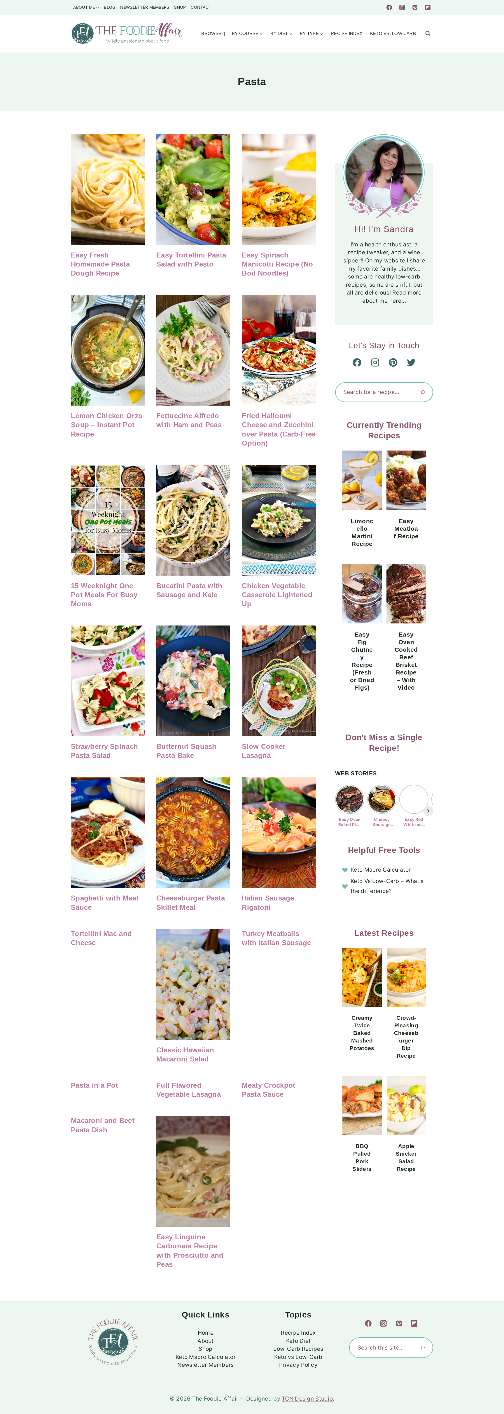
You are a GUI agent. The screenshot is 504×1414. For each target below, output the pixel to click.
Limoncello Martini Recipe (362, 532)
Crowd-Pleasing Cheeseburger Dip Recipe (406, 1037)
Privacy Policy (298, 1365)
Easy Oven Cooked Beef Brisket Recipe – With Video (406, 661)
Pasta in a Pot (94, 1085)
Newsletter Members (144, 7)
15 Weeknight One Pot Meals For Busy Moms (104, 595)
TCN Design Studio (307, 1398)
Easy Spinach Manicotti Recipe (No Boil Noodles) (277, 264)
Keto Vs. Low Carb (393, 33)
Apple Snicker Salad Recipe (406, 1157)
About (205, 1341)
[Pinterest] (414, 7)
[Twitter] (411, 362)
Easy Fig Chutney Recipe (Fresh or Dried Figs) (362, 661)
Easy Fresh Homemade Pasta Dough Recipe (100, 264)
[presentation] (108, 189)
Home (206, 1332)
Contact (201, 7)
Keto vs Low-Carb (298, 1357)
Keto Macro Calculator (381, 869)
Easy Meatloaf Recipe (406, 528)
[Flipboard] (427, 7)
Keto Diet (298, 1341)
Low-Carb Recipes (298, 1348)
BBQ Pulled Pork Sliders (362, 1157)
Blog (109, 7)
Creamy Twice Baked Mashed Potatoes (362, 1033)
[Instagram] (402, 7)
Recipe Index (347, 33)
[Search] (422, 392)
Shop (180, 7)
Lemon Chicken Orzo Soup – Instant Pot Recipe (107, 425)
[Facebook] (389, 7)
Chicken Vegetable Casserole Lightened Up (277, 595)
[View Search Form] (428, 33)
